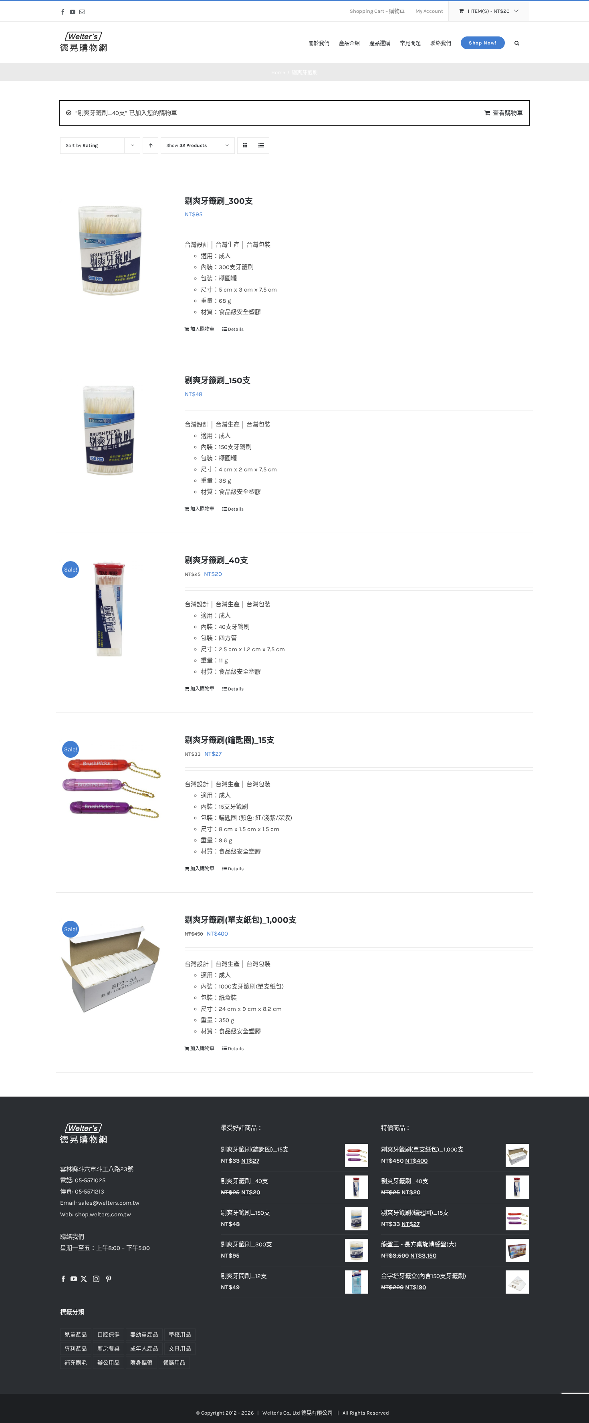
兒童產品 (76, 1335)
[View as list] (261, 145)
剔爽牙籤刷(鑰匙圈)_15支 (229, 740)
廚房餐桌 (108, 1349)
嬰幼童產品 (144, 1335)
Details (236, 329)
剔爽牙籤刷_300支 (219, 201)
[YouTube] (74, 1279)
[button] (516, 42)
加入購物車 (202, 329)
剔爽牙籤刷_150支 (217, 380)
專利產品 (76, 1349)
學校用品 (180, 1335)
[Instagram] (96, 1279)
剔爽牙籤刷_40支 (216, 560)
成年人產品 (144, 1349)
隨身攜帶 (141, 1363)
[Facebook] (63, 1279)
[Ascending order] (150, 145)
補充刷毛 (76, 1363)
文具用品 (180, 1349)
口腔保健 (108, 1335)
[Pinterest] (108, 1279)
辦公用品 (108, 1363)
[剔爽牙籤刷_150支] (111, 428)
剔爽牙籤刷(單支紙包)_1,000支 (241, 920)
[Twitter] (84, 1279)
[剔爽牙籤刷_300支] (111, 249)
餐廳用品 (174, 1363)
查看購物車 (508, 113)
